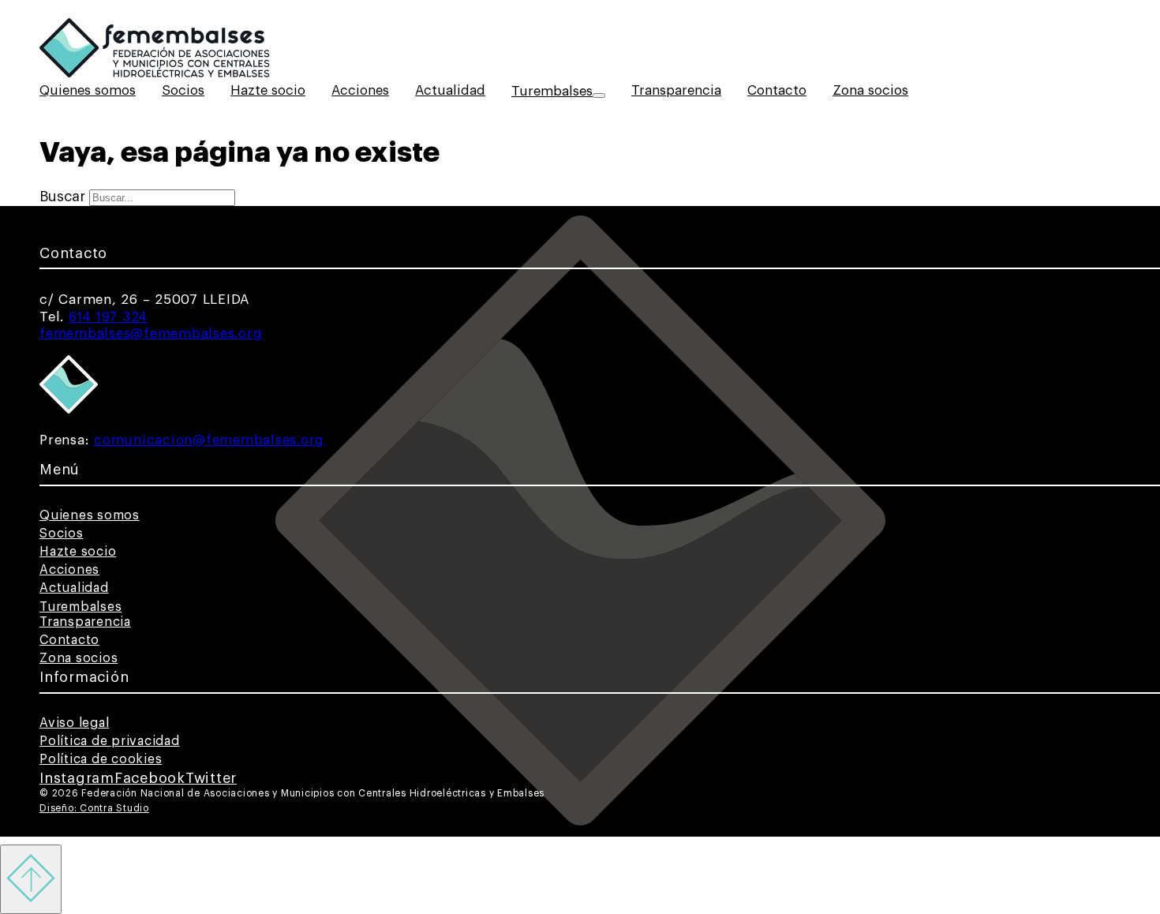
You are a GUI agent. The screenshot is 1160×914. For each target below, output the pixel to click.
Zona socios (870, 90)
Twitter (211, 778)
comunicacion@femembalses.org (209, 440)
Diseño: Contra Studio (94, 808)
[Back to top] (31, 879)
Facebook (149, 778)
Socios (183, 90)
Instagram (76, 778)
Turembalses (552, 91)
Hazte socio (267, 90)
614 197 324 (108, 317)
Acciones (360, 90)
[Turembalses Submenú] (599, 95)
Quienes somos (87, 90)
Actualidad (450, 90)
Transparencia (676, 90)
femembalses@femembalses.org (150, 333)
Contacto (776, 90)
